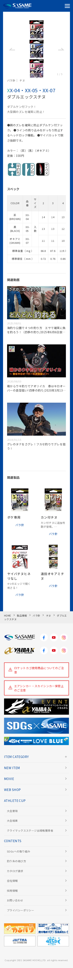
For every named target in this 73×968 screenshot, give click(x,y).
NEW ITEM (12, 767)
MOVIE (9, 778)
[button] (12, 49)
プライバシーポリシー (20, 910)
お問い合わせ (15, 900)
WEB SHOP (12, 789)
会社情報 (12, 881)
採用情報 (12, 891)
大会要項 (12, 811)
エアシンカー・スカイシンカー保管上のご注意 (39, 688)
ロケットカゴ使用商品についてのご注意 (39, 670)
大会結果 (12, 821)
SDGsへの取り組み (18, 851)
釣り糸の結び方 (16, 861)
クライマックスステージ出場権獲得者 (30, 830)
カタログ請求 (15, 871)
